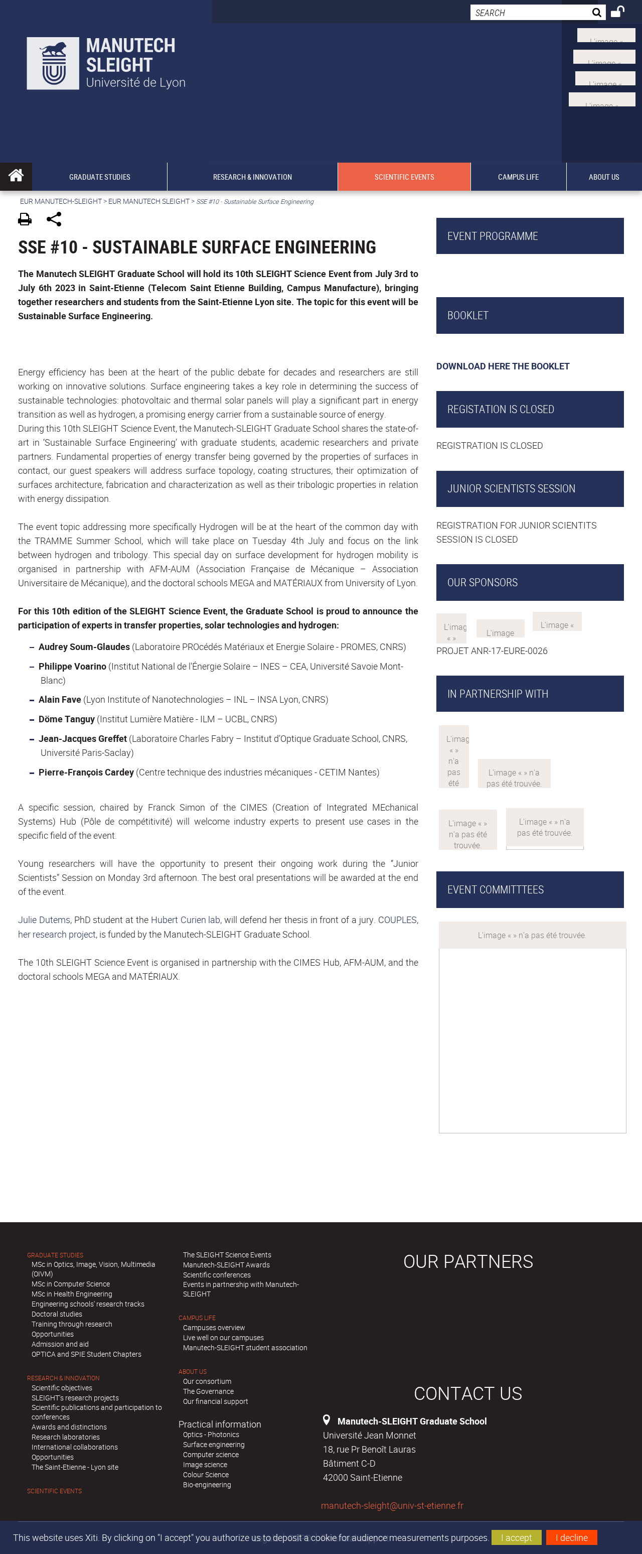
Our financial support (215, 1401)
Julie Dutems (44, 920)
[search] (538, 12)
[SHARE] (57, 220)
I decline (572, 1537)
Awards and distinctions (69, 1427)
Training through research (72, 1324)
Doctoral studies (57, 1314)
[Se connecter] (624, 13)
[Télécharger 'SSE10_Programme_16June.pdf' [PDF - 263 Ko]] (438, 272)
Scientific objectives (62, 1387)
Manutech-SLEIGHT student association (245, 1347)
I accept (516, 1537)
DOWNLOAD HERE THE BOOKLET (503, 366)
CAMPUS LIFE (197, 1318)
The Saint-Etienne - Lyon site (75, 1467)
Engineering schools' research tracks (88, 1304)
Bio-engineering (207, 1484)
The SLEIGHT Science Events (227, 1254)
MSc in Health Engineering (72, 1294)
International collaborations (75, 1447)
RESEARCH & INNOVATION (63, 1378)
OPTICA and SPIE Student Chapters (86, 1354)
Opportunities (53, 1334)
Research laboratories (66, 1437)
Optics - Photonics (211, 1434)
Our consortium (207, 1381)
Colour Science (206, 1474)
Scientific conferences (217, 1274)
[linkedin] (605, 77)
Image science (205, 1464)
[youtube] (604, 56)
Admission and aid (60, 1344)
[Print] (28, 220)
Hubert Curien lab (186, 920)
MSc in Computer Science (71, 1283)
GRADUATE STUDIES (55, 1255)
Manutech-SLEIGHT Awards (226, 1264)
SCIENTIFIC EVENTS (54, 1491)
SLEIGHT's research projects (75, 1397)
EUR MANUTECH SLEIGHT (149, 201)
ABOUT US (193, 1371)
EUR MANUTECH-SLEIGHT (61, 201)
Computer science (211, 1454)
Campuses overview (214, 1327)
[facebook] (602, 98)
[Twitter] (606, 34)
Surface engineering (214, 1444)
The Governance (208, 1391)
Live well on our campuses (223, 1337)
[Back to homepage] (106, 61)
